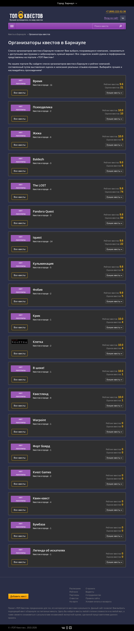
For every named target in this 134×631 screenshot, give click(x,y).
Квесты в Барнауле (17, 34)
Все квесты (19, 92)
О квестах (73, 598)
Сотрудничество (93, 595)
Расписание (75, 588)
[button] (123, 18)
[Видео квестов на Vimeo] (70, 628)
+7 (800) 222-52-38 (116, 11)
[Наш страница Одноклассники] (67, 628)
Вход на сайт (111, 18)
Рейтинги (73, 592)
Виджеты (90, 592)
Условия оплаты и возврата (98, 602)
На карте (73, 602)
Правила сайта (93, 598)
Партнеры (74, 595)
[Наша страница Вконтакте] (63, 628)
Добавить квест (18, 596)
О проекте (90, 588)
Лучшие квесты (113, 93)
